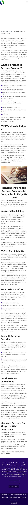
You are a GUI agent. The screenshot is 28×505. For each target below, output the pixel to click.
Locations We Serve (14, 499)
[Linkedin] (16, 503)
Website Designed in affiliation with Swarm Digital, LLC (14, 497)
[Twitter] (14, 503)
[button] (27, 2)
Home (2, 31)
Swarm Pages (8, 31)
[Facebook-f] (12, 503)
